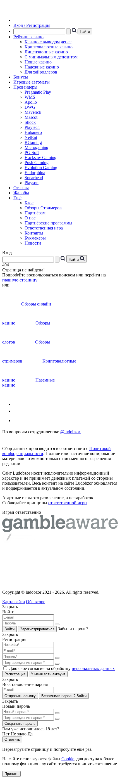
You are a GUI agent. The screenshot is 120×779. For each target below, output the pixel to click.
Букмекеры (35, 238)
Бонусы (20, 77)
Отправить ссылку (20, 696)
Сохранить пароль (19, 723)
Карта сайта (13, 601)
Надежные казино (42, 67)
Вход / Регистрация (31, 25)
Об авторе (35, 601)
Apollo (31, 102)
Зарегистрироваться (37, 629)
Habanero (33, 132)
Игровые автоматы (31, 82)
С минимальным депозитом (51, 57)
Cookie (67, 758)
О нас (30, 218)
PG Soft (32, 152)
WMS (30, 97)
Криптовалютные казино (49, 46)
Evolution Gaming (41, 167)
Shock (30, 122)
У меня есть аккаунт (48, 674)
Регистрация (14, 674)
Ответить (12, 739)
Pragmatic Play (38, 92)
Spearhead (34, 177)
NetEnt (31, 137)
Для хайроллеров (41, 72)
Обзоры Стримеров (43, 207)
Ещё (17, 197)
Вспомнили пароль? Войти (64, 696)
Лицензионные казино (46, 51)
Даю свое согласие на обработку (62, 668)
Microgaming (36, 147)
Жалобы (21, 192)
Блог (29, 202)
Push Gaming (37, 162)
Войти (9, 629)
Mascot (31, 117)
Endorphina (35, 172)
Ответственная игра (44, 228)
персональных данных (93, 668)
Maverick (33, 112)
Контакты (34, 233)
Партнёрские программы (48, 223)
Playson (32, 182)
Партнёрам (35, 212)
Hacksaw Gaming (40, 157)
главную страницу (19, 280)
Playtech (32, 127)
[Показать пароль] (57, 624)
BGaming (33, 142)
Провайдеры (25, 87)
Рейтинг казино (28, 36)
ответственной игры (67, 502)
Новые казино (38, 62)
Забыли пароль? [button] (73, 628)
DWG (30, 107)
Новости (33, 243)
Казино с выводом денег (48, 41)
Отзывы (21, 187)
